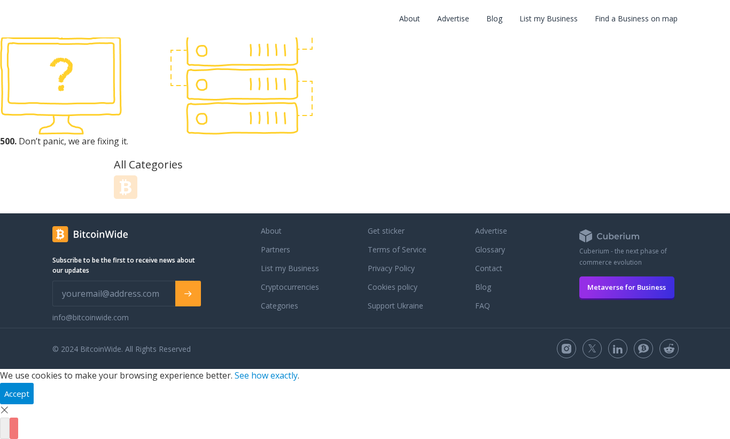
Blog (494, 18)
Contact (488, 268)
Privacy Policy (391, 268)
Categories (279, 306)
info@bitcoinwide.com (90, 317)
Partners (275, 249)
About (409, 18)
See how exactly (266, 375)
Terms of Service (397, 249)
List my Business (548, 18)
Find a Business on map (636, 18)
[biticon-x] (592, 348)
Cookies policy (392, 287)
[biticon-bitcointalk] (643, 348)
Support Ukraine (395, 306)
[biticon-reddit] (669, 348)
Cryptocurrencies (290, 287)
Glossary (490, 249)
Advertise (453, 18)
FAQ (482, 306)
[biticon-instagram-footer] (566, 348)
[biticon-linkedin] (617, 348)
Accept (16, 393)
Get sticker (386, 231)
